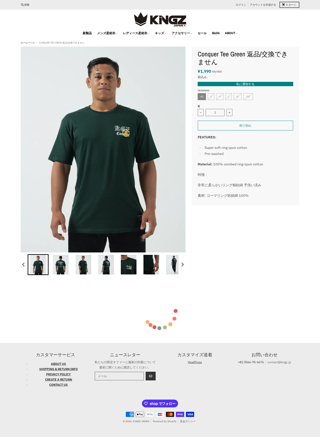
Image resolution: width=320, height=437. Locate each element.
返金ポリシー (188, 421)
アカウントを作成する (263, 4)
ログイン (241, 4)
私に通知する (245, 84)
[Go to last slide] (24, 264)
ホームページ (28, 42)
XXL (248, 96)
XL (237, 96)
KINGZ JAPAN (141, 421)
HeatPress (195, 362)
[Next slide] (182, 264)
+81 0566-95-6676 (251, 362)
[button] (38, 264)
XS (201, 96)
